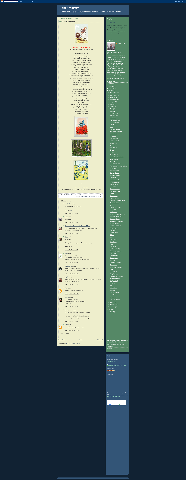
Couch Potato (114, 138)
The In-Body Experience (117, 157)
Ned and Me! (113, 271)
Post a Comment (65, 333)
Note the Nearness (115, 175)
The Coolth (113, 177)
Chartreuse (113, 118)
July (111, 104)
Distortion (112, 260)
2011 (110, 88)
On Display (113, 230)
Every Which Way (115, 248)
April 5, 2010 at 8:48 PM (71, 233)
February (113, 304)
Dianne (67, 297)
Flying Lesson (114, 228)
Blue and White (114, 223)
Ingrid (66, 277)
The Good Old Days (115, 207)
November (113, 95)
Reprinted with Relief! (116, 216)
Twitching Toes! (114, 140)
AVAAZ (110, 348)
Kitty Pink (112, 145)
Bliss (111, 285)
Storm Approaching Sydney (117, 214)
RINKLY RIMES (70, 8)
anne (66, 324)
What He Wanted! (115, 182)
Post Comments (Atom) (73, 343)
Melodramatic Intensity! (116, 221)
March (112, 302)
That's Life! (113, 253)
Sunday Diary (114, 143)
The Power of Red (115, 180)
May (111, 109)
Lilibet (111, 127)
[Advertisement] (115, 414)
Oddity (112, 124)
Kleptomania (113, 297)
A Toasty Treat (114, 115)
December (113, 92)
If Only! (112, 235)
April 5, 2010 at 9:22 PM (71, 262)
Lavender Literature (115, 262)
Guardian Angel (114, 255)
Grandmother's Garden (116, 276)
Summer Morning (115, 189)
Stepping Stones (114, 173)
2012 (110, 86)
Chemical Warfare (115, 299)
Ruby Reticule (114, 274)
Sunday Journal (114, 292)
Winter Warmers (114, 198)
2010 (110, 90)
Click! (111, 205)
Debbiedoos (68, 266)
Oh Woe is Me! (114, 232)
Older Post (100, 340)
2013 (110, 84)
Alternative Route (115, 278)
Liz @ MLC (68, 204)
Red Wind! (113, 209)
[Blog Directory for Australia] (111, 371)
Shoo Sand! (113, 242)
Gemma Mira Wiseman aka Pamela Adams (77, 226)
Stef (66, 288)
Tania (66, 216)
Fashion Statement (115, 225)
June (111, 106)
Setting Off (113, 168)
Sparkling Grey (114, 258)
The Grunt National (115, 251)
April (111, 111)
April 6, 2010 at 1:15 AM (71, 306)
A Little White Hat (115, 120)
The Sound (113, 186)
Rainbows (112, 294)
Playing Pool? (114, 184)
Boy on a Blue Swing (116, 131)
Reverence (113, 136)
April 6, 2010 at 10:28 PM (72, 330)
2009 (110, 309)
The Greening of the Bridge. (117, 200)
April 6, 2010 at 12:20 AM (72, 284)
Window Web (113, 265)
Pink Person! (113, 147)
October (112, 97)
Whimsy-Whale (114, 113)
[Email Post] (99, 194)
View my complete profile (116, 78)
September (113, 99)
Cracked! (112, 290)
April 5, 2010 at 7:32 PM (71, 222)
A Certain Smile (114, 202)
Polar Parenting (114, 170)
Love (111, 269)
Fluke (111, 244)
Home (81, 340)
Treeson (112, 283)
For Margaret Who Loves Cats (118, 166)
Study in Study (114, 281)
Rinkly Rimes (121, 43)
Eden (66, 237)
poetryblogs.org (111, 361)
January (112, 307)
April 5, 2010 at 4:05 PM (71, 213)
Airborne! (112, 161)
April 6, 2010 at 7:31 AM (71, 321)
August (112, 102)
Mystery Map (113, 212)
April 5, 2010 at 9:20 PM (71, 250)
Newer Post (61, 340)
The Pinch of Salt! (115, 191)
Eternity (112, 152)
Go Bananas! (113, 134)
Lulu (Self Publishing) (114, 396)
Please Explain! (114, 122)
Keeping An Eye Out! (116, 267)
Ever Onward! (114, 154)
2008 (110, 312)
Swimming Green (115, 219)
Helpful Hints (113, 288)
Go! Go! (112, 193)
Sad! (111, 237)
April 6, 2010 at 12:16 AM (72, 273)
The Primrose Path (115, 163)
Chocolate (113, 246)
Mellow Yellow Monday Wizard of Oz (91, 196)
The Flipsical (113, 239)
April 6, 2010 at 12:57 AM (72, 294)
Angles (112, 150)
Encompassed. (114, 159)
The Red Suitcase (115, 129)
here (70, 210)
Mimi (66, 253)
